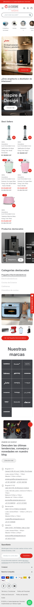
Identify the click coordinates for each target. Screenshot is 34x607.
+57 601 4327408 (10, 482)
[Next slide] (25, 72)
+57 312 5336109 (10, 503)
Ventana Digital (16, 603)
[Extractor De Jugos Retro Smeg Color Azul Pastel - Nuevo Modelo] (21, 330)
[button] (14, 72)
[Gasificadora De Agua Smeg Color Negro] (25, 132)
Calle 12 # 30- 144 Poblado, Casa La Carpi (17, 527)
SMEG (3, 142)
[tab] (13, 275)
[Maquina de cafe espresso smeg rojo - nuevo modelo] (13, 330)
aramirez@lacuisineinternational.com (15, 500)
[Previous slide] (9, 72)
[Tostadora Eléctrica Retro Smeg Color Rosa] (9, 200)
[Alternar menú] (2, 8)
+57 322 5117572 (10, 538)
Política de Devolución (7, 594)
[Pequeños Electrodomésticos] (17, 309)
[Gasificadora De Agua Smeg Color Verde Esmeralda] (9, 132)
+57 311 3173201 (22, 503)
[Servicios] (24, 8)
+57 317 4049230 (10, 522)
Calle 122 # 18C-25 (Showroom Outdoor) (17, 488)
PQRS (3, 598)
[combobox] (17, 15)
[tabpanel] (17, 333)
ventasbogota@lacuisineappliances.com (16, 479)
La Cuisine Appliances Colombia (15, 601)
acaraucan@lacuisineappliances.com (15, 535)
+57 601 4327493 (22, 482)
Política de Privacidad (23, 591)
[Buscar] (30, 15)
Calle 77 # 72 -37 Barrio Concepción (15, 509)
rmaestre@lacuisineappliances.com (15, 519)
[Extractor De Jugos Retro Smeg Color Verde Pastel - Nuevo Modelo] (9, 165)
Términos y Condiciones (8, 591)
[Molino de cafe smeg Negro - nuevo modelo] (29, 330)
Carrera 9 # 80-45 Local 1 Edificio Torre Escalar (18, 471)
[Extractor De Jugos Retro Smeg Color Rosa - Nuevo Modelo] (25, 165)
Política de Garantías (22, 594)
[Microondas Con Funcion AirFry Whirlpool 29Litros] (5, 330)
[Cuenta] (28, 8)
